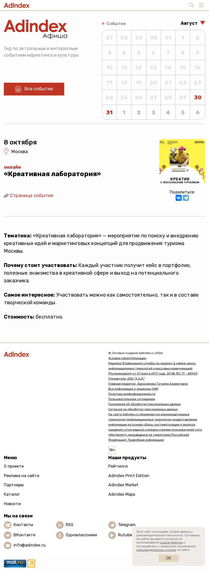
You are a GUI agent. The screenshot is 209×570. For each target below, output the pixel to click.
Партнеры (14, 484)
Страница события (31, 195)
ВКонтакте (24, 534)
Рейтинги (118, 466)
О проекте (14, 466)
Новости (12, 503)
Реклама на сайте (21, 475)
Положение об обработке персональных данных (144, 404)
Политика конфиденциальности (131, 394)
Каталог (12, 494)
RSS (69, 524)
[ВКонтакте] (179, 198)
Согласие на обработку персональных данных (143, 409)
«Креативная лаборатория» (52, 174)
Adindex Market (123, 484)
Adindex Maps (121, 494)
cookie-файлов (171, 542)
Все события (38, 89)
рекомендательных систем (156, 550)
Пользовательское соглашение (131, 399)
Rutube (125, 534)
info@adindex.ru (30, 545)
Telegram (127, 524)
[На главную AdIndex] (52, 354)
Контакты (23, 524)
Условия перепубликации (127, 358)
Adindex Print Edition (128, 475)
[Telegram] (186, 198)
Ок (168, 558)
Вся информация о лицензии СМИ (133, 389)
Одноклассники (81, 534)
